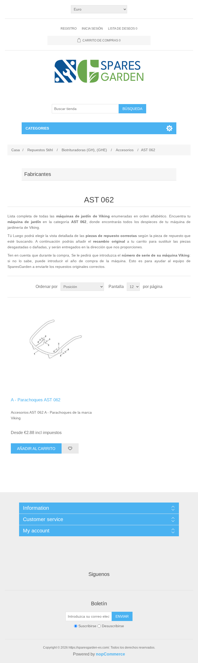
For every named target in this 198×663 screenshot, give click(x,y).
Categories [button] (37, 128)
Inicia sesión (92, 28)
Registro (69, 28)
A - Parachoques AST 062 (35, 399)
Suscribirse (87, 626)
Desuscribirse (113, 626)
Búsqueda (132, 109)
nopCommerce (110, 654)
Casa (15, 150)
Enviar (122, 616)
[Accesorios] (53, 347)
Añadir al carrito (36, 448)
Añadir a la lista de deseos (70, 448)
